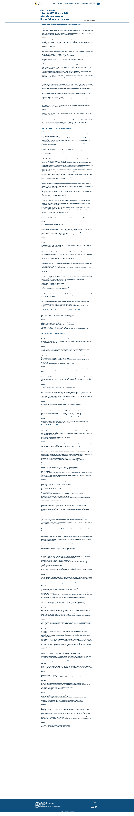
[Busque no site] (98, 4)
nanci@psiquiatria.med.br (39, 805)
